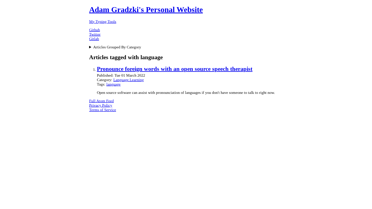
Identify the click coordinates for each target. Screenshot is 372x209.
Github (94, 30)
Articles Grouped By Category (117, 47)
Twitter (95, 34)
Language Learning (128, 80)
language (113, 84)
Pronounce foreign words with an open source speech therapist (174, 69)
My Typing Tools (102, 21)
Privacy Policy (100, 105)
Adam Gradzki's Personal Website (146, 9)
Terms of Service (102, 110)
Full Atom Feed (101, 101)
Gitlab (94, 39)
